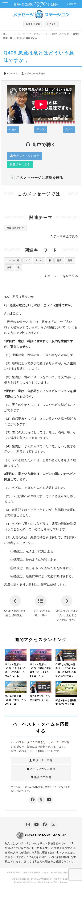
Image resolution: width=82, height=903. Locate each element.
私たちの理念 (42, 861)
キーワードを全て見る (62, 276)
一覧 (42, 129)
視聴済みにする (20, 164)
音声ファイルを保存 (26, 156)
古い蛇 (39, 260)
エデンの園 (13, 260)
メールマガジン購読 (42, 769)
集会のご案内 (42, 777)
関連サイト (74, 4)
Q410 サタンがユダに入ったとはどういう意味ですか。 (67, 615)
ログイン (51, 24)
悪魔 (59, 260)
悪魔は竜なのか (15, 228)
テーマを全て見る (66, 236)
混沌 (70, 260)
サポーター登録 (43, 760)
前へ (14, 129)
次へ (68, 129)
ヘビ (27, 260)
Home (6, 34)
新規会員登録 (33, 24)
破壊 (9, 267)
